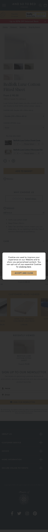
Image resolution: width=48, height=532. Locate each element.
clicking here (25, 266)
